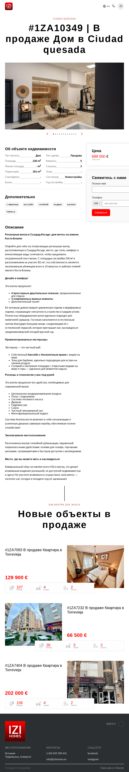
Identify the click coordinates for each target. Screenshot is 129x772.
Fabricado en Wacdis (112, 768)
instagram (93, 759)
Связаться (101, 212)
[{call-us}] (113, 6)
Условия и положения (18, 768)
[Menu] (121, 6)
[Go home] (9, 6)
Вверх (111, 724)
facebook (93, 753)
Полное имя (99, 183)
